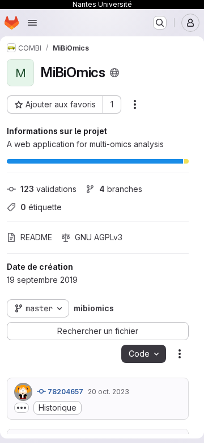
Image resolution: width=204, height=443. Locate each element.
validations (48, 189)
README (36, 237)
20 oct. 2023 (108, 391)
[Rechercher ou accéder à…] (160, 23)
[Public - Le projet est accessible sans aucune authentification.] (114, 72)
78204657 (64, 391)
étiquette (41, 207)
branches (120, 189)
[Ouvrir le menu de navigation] (32, 23)
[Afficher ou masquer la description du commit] (21, 408)
